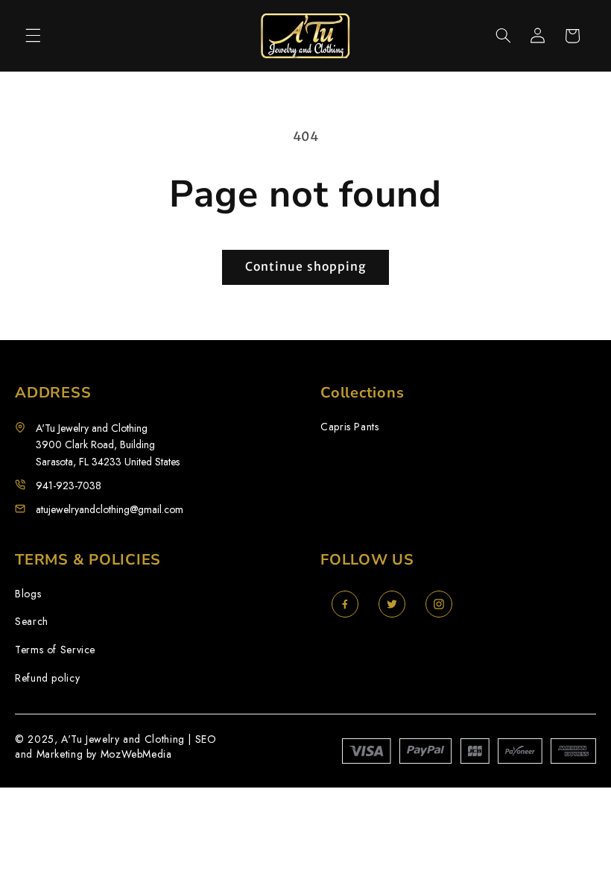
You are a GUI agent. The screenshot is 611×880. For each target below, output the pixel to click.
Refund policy (47, 678)
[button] (33, 36)
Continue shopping (305, 267)
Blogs (28, 594)
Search (31, 622)
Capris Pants (349, 427)
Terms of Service (55, 650)
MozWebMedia (136, 754)
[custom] (345, 604)
